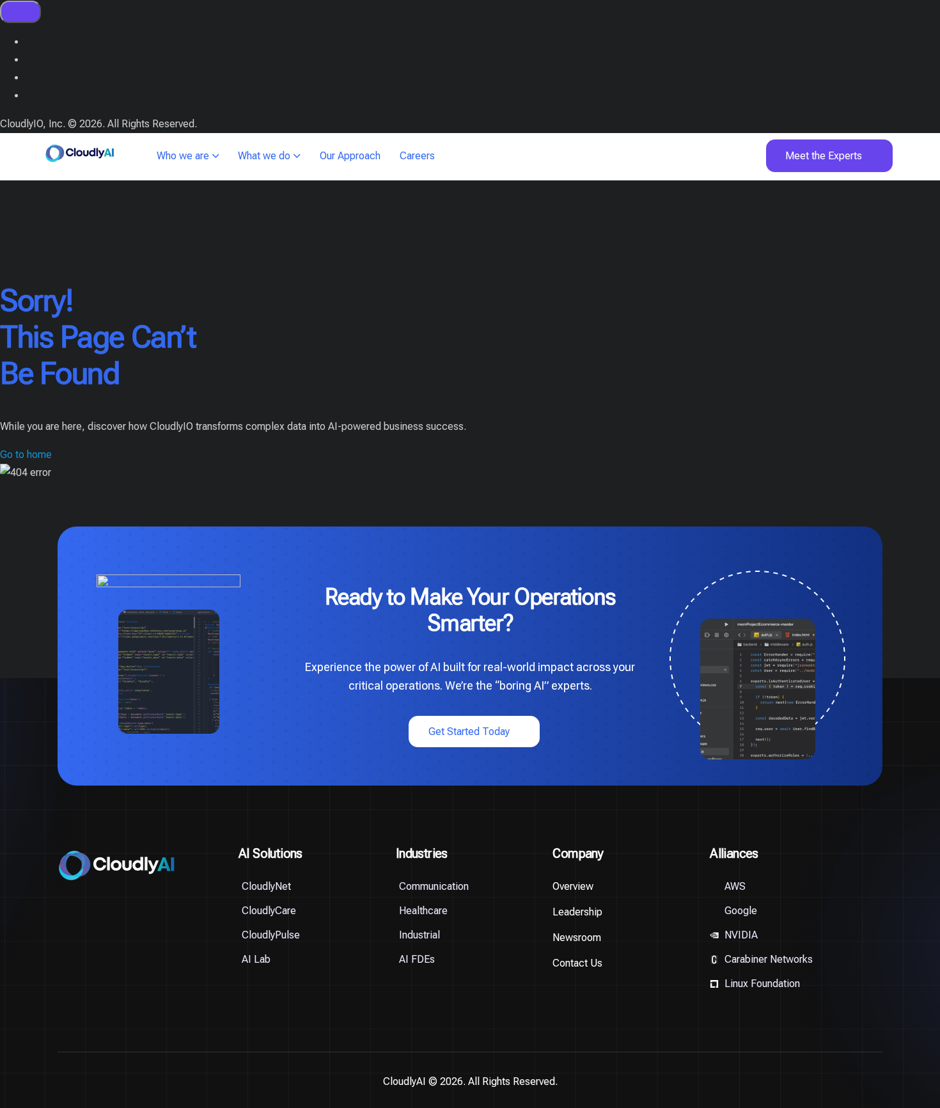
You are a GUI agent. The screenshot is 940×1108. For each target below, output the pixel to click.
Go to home (26, 454)
